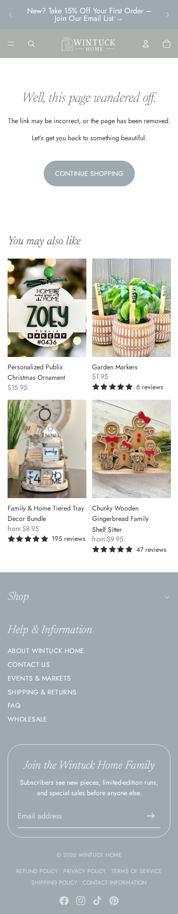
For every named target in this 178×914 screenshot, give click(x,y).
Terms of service (136, 871)
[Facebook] (64, 900)
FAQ (14, 705)
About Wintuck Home (46, 650)
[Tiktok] (97, 900)
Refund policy (37, 871)
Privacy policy (84, 871)
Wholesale (27, 719)
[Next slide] (167, 14)
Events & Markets (39, 678)
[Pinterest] (114, 900)
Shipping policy (54, 882)
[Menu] (11, 44)
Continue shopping (89, 173)
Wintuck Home (100, 855)
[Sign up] (150, 816)
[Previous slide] (10, 14)
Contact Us (29, 664)
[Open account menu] (145, 43)
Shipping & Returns (42, 692)
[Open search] (31, 43)
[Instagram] (80, 900)
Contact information (115, 882)
